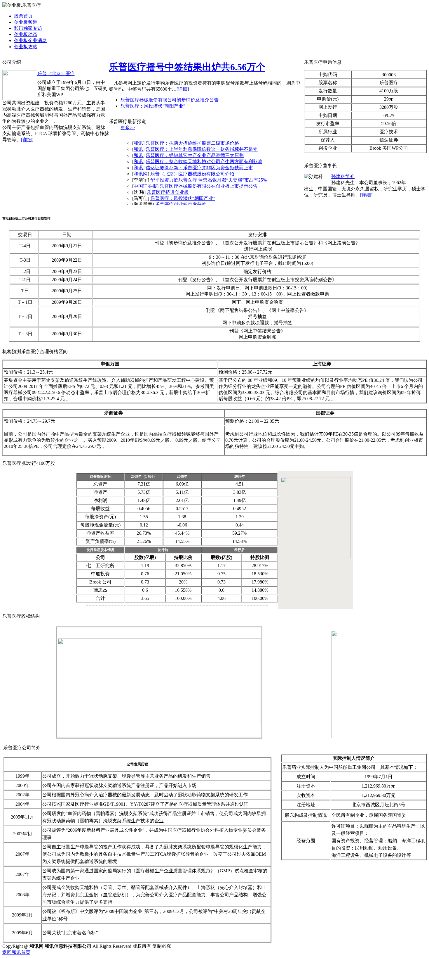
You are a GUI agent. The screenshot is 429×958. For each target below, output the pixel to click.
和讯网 (141, 173)
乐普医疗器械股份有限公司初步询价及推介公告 (170, 99)
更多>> (128, 127)
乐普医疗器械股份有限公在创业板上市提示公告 (209, 186)
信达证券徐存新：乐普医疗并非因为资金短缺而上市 (199, 167)
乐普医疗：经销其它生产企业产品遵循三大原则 (195, 155)
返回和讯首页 (16, 952)
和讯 (138, 143)
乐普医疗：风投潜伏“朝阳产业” (153, 105)
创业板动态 (25, 34)
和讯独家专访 (28, 28)
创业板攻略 (25, 46)
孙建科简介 (343, 176)
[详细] (27, 139)
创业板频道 (25, 22)
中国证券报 (145, 186)
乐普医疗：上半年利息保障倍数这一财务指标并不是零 (202, 149)
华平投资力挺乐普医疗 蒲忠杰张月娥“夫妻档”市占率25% (208, 179)
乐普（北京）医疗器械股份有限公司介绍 (192, 173)
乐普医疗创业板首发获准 (180, 204)
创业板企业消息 (30, 40)
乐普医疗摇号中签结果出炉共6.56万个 (187, 67)
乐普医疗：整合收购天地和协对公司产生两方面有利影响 (204, 161)
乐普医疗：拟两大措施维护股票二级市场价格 (192, 143)
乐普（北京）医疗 (56, 73)
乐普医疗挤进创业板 (168, 192)
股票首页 (23, 15)
